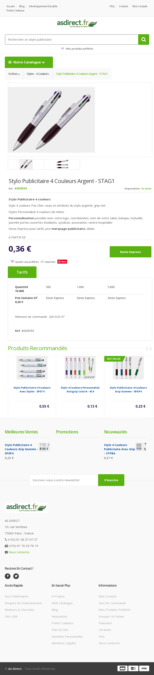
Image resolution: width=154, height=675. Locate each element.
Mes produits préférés (79, 48)
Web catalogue (62, 603)
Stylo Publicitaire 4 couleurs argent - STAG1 (82, 74)
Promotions (67, 432)
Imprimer (50, 262)
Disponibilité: (132, 188)
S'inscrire (111, 480)
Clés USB (11, 616)
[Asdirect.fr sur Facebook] (7, 576)
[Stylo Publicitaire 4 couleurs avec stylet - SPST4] (32, 367)
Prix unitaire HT (26, 298)
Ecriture (13, 74)
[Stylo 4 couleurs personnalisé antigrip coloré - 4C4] (80, 367)
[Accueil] (77, 24)
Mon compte (140, 6)
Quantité (21, 287)
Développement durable (43, 6)
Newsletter (60, 616)
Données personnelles (67, 636)
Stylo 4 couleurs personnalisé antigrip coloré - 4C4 (80, 389)
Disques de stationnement (23, 603)
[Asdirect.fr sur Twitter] (16, 576)
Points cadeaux (15, 10)
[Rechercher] (143, 39)
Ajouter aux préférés (27, 262)
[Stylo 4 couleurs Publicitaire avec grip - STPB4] (141, 447)
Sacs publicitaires (16, 596)
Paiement (105, 623)
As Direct (15, 669)
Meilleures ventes (21, 432)
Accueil (11, 6)
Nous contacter (19, 552)
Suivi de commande (112, 603)
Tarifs (22, 272)
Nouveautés (115, 432)
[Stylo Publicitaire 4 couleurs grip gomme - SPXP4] (128, 367)
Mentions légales (64, 643)
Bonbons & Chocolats (19, 610)
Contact (123, 6)
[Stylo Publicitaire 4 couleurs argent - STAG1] (80, 120)
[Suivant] (151, 349)
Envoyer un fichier (111, 616)
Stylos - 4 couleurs (38, 74)
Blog (21, 6)
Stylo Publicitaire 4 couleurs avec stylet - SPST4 (32, 389)
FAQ (112, 6)
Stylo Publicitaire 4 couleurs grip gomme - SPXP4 (128, 389)
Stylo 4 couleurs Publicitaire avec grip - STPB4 (119, 449)
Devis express (130, 252)
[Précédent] (147, 349)
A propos (58, 596)
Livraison (105, 630)
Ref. (11, 188)
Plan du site (60, 630)
